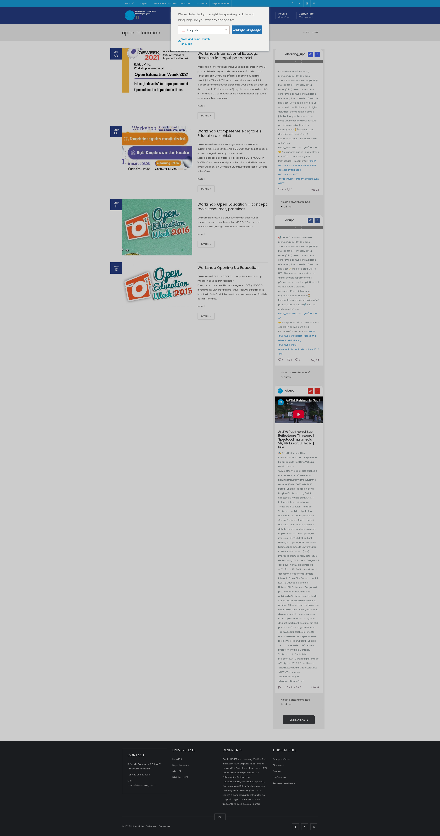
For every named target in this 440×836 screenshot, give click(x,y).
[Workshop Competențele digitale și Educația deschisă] (157, 148)
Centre (277, 771)
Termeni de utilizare (284, 783)
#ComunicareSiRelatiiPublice (294, 165)
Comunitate (306, 15)
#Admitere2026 (310, 178)
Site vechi (278, 765)
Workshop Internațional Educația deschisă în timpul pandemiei (227, 55)
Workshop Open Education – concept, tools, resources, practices (232, 206)
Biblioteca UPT (180, 777)
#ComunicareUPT (288, 174)
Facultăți (177, 759)
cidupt (289, 220)
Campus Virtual (281, 759)
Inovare (283, 15)
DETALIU (205, 115)
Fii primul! (286, 206)
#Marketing (294, 170)
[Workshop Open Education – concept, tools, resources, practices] (157, 227)
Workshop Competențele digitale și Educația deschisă (229, 133)
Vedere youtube (310, 391)
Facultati (202, 3)
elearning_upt (295, 54)
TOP (220, 816)
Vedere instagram (310, 54)
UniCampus (279, 777)
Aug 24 (315, 189)
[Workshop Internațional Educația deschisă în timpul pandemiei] (157, 70)
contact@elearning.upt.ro (142, 785)
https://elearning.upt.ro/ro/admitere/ (298, 316)
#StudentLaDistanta (289, 178)
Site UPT (176, 771)
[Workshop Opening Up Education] (157, 284)
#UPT (281, 183)
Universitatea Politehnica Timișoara (172, 3)
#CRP (312, 161)
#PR (314, 165)
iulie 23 (315, 687)
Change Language (247, 30)
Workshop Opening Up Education (228, 267)
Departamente (220, 3)
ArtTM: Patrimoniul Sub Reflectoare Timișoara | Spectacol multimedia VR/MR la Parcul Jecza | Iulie (296, 439)
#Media (282, 170)
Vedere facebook (310, 220)
